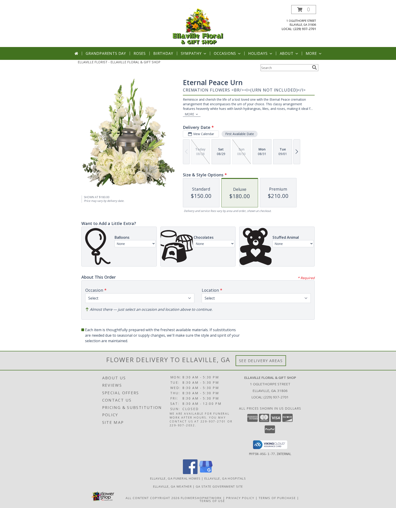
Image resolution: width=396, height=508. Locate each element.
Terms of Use (212, 501)
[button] (303, 9)
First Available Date (239, 134)
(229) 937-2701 (304, 29)
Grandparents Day (106, 53)
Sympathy (191, 53)
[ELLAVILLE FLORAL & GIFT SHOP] (198, 26)
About (287, 53)
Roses (140, 53)
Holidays (257, 53)
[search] (314, 67)
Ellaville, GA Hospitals (225, 478)
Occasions (225, 53)
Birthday (163, 53)
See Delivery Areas (261, 360)
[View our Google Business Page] (205, 473)
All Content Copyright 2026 (153, 498)
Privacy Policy (240, 498)
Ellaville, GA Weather (172, 486)
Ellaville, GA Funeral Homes (175, 478)
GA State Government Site (219, 486)
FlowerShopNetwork (201, 498)
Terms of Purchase (277, 498)
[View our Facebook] (190, 473)
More (311, 53)
